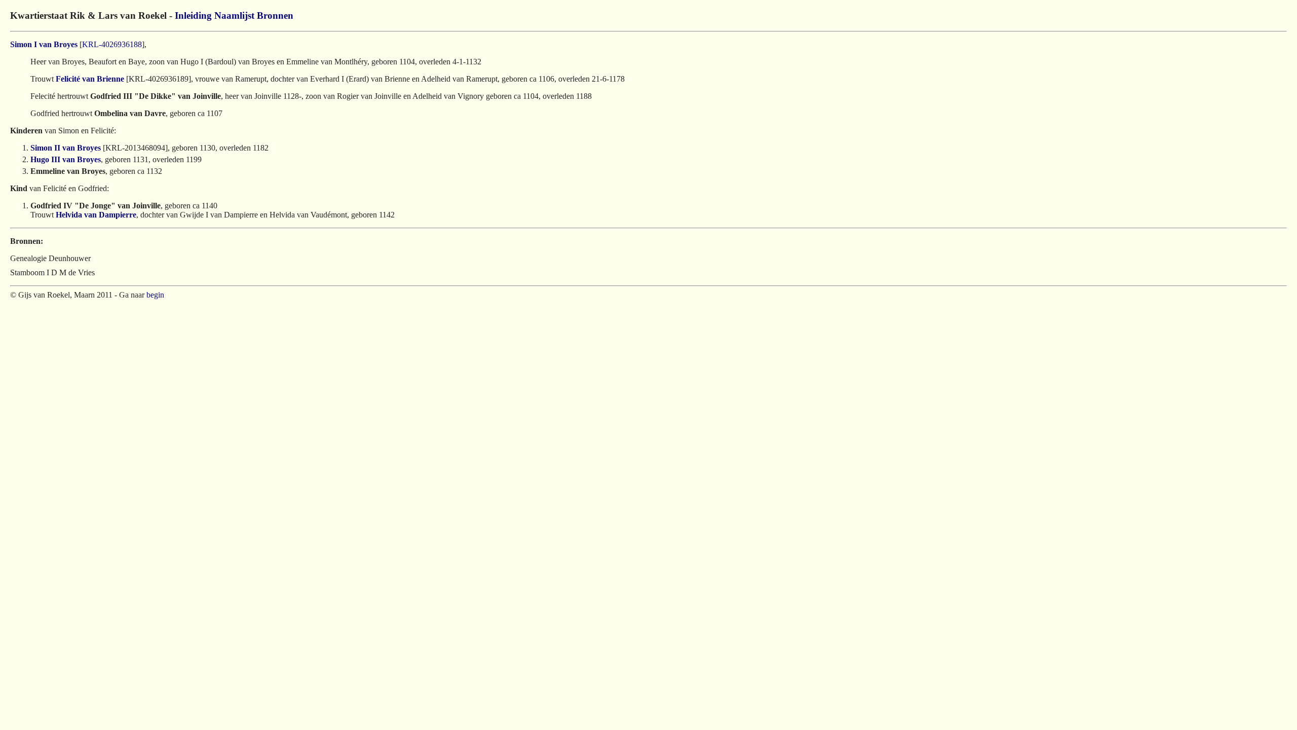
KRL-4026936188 (112, 44)
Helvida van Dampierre (96, 214)
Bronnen (275, 15)
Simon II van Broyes (65, 147)
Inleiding (193, 15)
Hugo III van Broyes (65, 159)
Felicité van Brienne (90, 79)
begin (155, 294)
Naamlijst (234, 15)
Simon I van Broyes (44, 44)
